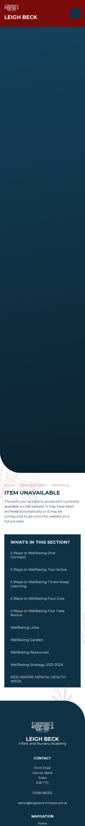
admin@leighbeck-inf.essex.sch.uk (42, 803)
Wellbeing (60, 485)
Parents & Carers (33, 485)
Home (9, 485)
